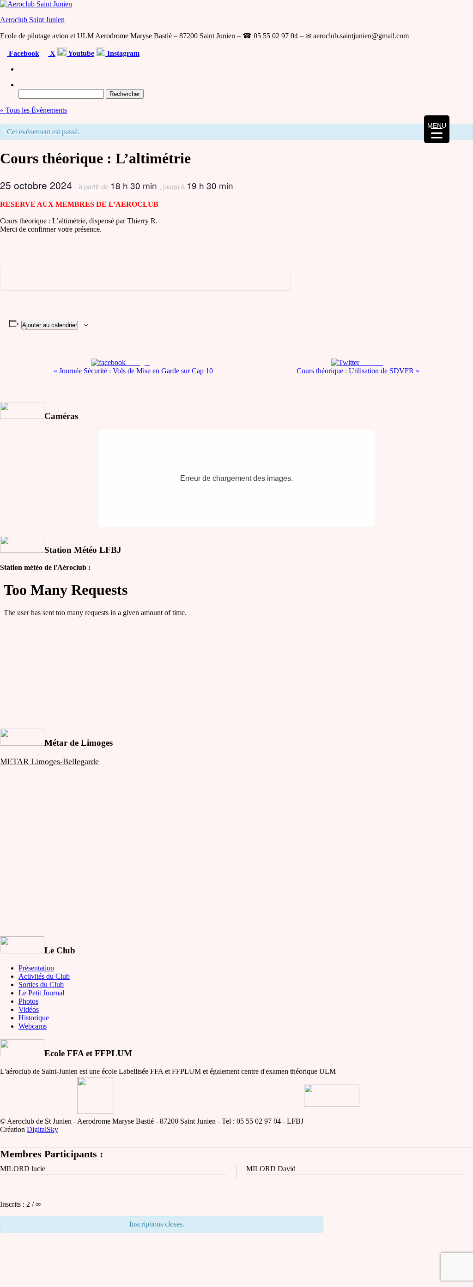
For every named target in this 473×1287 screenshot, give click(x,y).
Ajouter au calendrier (49, 325)
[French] (423, 52)
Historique (33, 1018)
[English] (435, 52)
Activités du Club (44, 976)
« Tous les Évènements (33, 110)
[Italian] (468, 52)
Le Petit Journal (41, 993)
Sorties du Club (41, 984)
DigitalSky (42, 1129)
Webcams (32, 1026)
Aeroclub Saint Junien (32, 20)
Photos (28, 1001)
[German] (457, 52)
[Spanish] (446, 52)
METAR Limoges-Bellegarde (49, 761)
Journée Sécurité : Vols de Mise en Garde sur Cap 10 (133, 371)
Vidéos (28, 1009)
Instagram (122, 53)
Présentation (36, 968)
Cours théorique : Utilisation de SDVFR (358, 371)
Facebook (23, 53)
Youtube (80, 53)
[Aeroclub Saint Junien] (21, 69)
